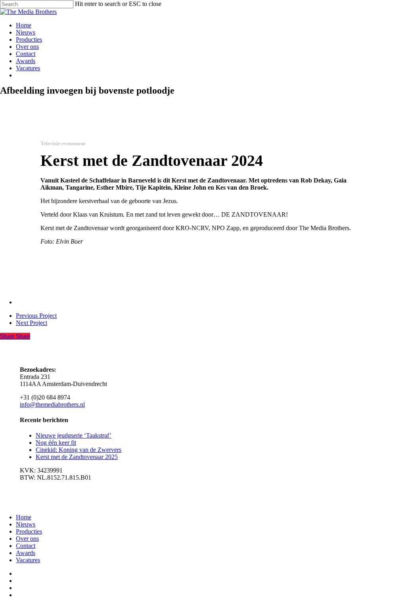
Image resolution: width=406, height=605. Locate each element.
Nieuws (25, 524)
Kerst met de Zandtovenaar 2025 (77, 456)
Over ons (27, 538)
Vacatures (28, 560)
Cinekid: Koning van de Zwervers (78, 449)
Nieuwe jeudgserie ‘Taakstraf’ (73, 435)
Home (23, 517)
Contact (25, 545)
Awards (25, 552)
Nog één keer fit (56, 442)
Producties (29, 531)
